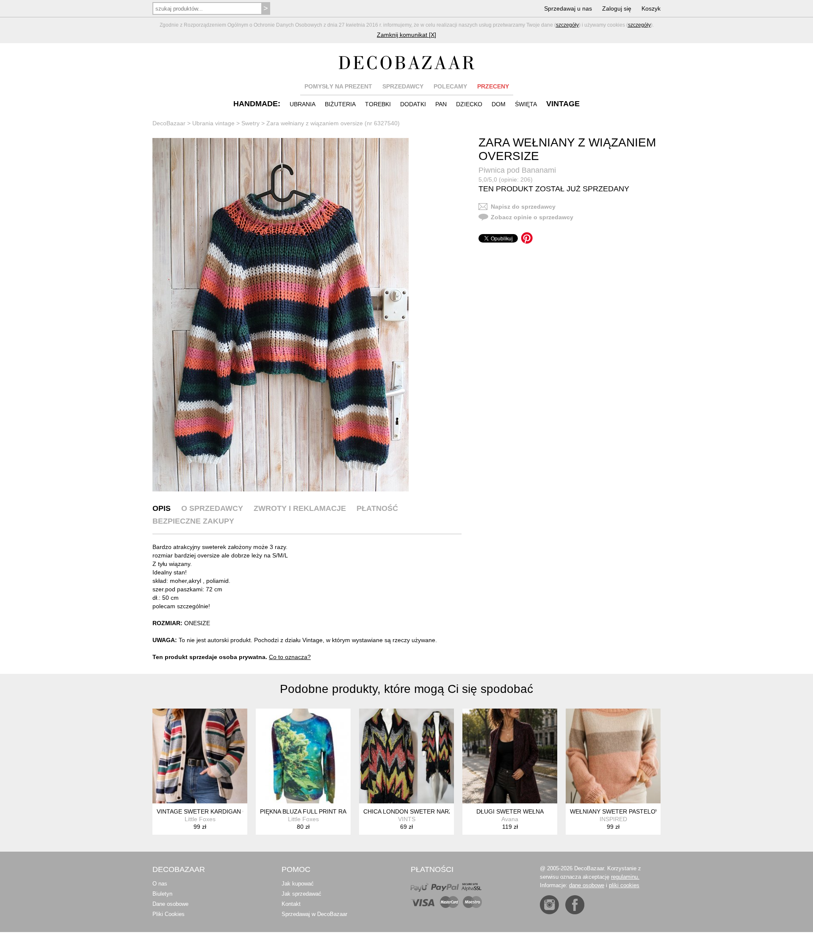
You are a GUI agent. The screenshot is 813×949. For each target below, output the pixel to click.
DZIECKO (469, 104)
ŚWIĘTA (526, 104)
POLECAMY (450, 86)
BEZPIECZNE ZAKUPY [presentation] (193, 521)
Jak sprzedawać (301, 894)
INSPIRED (613, 819)
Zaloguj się (616, 8)
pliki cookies (624, 885)
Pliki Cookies (168, 914)
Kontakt (291, 904)
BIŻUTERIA (340, 104)
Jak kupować (298, 883)
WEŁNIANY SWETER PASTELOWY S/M (623, 811)
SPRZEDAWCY (402, 86)
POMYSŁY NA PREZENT (338, 86)
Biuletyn (162, 894)
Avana (509, 819)
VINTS (406, 819)
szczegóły (567, 25)
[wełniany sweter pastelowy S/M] (613, 756)
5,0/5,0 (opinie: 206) (505, 179)
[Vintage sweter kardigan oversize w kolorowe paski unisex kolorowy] (199, 756)
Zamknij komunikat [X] (406, 34)
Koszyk (651, 8)
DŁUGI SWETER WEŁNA (510, 811)
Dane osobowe (170, 904)
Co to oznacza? (290, 657)
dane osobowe (586, 885)
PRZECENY (493, 86)
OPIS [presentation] (161, 508)
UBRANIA (302, 104)
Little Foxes (200, 819)
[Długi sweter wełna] (509, 756)
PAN (441, 104)
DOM (499, 104)
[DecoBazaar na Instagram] (549, 904)
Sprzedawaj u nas (568, 8)
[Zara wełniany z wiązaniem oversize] (280, 314)
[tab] (161, 508)
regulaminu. (625, 877)
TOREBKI (378, 104)
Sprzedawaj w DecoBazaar (314, 914)
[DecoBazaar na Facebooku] (574, 904)
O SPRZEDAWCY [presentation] (212, 508)
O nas (159, 883)
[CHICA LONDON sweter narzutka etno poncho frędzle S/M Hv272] (406, 756)
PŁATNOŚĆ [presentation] (377, 508)
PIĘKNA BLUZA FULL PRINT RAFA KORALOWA (324, 811)
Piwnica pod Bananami (517, 170)
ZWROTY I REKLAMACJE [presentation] (300, 508)
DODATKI (413, 104)
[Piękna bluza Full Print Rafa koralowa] (303, 756)
